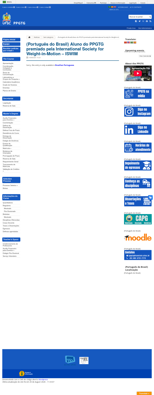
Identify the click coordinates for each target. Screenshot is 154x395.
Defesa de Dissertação (7, 126)
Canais (143, 3)
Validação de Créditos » (11, 170)
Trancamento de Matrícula (9, 165)
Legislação (133, 3)
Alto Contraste (135, 7)
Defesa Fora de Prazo (11, 130)
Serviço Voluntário (9, 256)
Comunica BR (91, 3)
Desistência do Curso (11, 133)
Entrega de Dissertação (7, 137)
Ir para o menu (21, 7)
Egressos (6, 229)
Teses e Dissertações (11, 226)
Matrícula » (7, 148)
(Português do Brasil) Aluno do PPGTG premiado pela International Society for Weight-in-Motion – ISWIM (93, 37)
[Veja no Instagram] (147, 21)
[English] (128, 42)
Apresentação (8, 63)
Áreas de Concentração (8, 73)
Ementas (6, 88)
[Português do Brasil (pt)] (109, 7)
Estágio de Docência (10, 141)
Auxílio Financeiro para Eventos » (9, 119)
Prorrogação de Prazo (11, 156)
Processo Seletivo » (10, 185)
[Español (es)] (112, 7)
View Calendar (144, 56)
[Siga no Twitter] (140, 21)
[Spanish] (134, 42)
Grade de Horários (10, 85)
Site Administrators (145, 28)
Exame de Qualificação (7, 144)
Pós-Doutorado (10, 211)
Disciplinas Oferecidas (11, 220)
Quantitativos (8, 203)
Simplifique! (78, 3)
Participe (103, 3)
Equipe (6, 44)
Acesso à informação (118, 3)
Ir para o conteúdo (8, 7)
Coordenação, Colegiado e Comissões (8, 68)
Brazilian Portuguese (64, 65)
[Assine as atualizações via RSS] (150, 21)
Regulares (7, 206)
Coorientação (8, 123)
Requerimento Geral (10, 162)
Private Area (131, 28)
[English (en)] (115, 7)
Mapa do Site (114, 9)
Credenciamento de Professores (10, 245)
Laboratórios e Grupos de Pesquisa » (11, 78)
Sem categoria (48, 37)
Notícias (37, 37)
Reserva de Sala (9, 106)
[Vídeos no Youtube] (143, 21)
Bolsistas (6, 214)
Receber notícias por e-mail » (10, 49)
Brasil (9, 2)
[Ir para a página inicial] (28, 37)
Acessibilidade (123, 7)
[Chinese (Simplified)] (125, 42)
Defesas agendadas (10, 231)
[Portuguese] (131, 42)
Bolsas (5, 188)
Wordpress (43, 379)
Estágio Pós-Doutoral (11, 253)
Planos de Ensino (9, 91)
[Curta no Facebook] (136, 21)
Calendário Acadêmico (11, 82)
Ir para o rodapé (44, 7)
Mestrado (7, 208)
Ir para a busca (33, 7)
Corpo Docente (8, 223)
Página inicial (9, 40)
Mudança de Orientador (7, 152)
